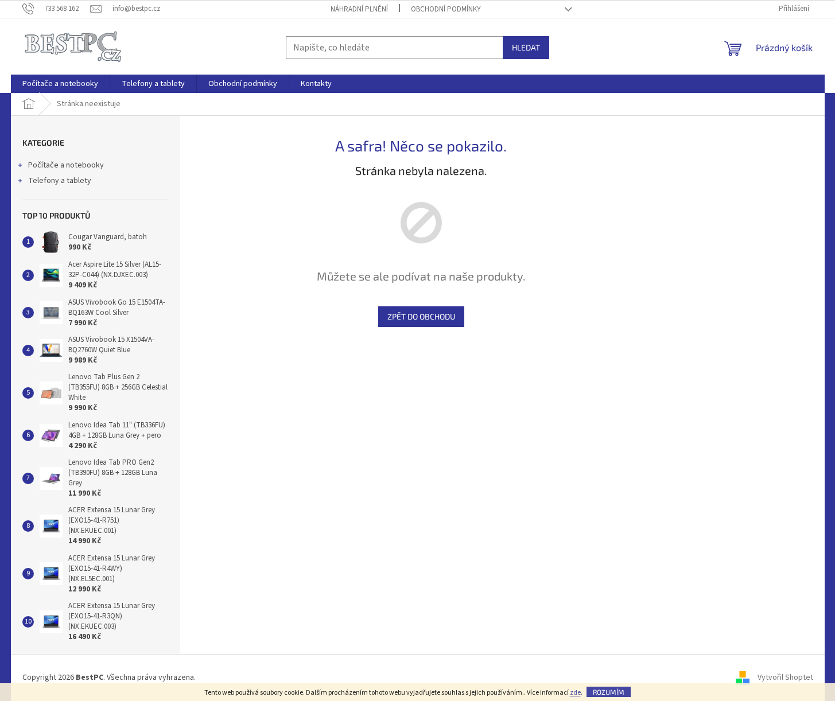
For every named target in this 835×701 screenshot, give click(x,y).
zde (575, 693)
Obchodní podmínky (446, 9)
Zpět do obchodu (421, 316)
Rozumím (608, 692)
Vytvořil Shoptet (785, 677)
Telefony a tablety (59, 180)
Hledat (526, 47)
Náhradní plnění (359, 9)
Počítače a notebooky (66, 165)
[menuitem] (60, 84)
